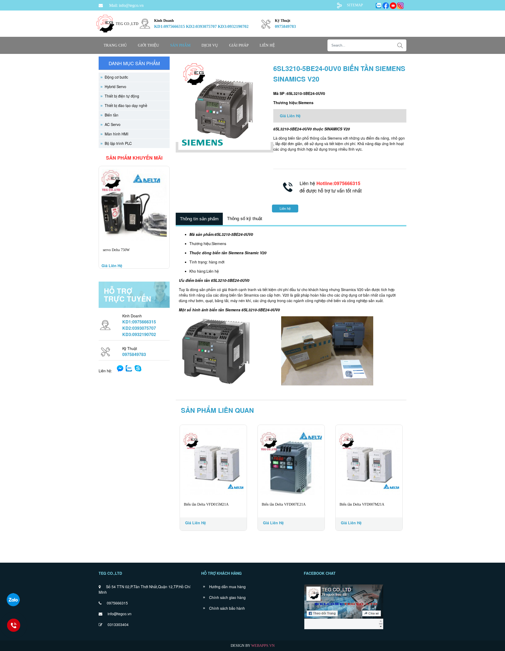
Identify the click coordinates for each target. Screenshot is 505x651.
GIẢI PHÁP (239, 45)
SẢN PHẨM (180, 45)
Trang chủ (115, 45)
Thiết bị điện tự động (122, 96)
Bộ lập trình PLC (118, 143)
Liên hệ (267, 45)
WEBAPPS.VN (263, 646)
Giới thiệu (148, 45)
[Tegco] (105, 36)
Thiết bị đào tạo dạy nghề (126, 105)
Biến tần (111, 115)
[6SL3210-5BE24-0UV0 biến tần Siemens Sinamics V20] (224, 147)
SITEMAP (355, 5)
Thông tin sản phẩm (199, 218)
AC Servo (112, 124)
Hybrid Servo (115, 86)
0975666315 (117, 603)
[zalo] (13, 599)
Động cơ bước (116, 77)
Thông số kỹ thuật (244, 218)
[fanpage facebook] (343, 628)
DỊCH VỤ (209, 45)
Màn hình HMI (116, 133)
